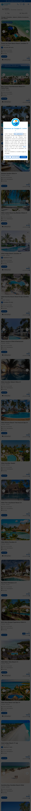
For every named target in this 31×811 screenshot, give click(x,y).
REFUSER (7, 157)
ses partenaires (18, 133)
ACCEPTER (23, 157)
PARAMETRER (16, 157)
